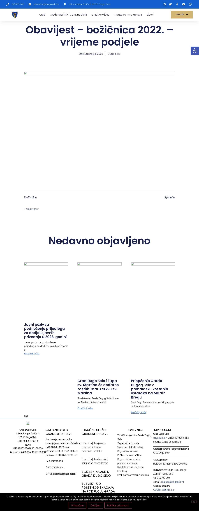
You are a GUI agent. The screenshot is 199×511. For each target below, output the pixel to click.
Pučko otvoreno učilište (129, 455)
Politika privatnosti (118, 505)
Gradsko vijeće (100, 14)
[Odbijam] (194, 501)
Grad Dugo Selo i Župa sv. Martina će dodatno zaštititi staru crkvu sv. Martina (98, 387)
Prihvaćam (77, 505)
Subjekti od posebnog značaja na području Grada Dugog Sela (98, 489)
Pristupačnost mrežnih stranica (133, 475)
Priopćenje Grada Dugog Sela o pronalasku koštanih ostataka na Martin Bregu (149, 389)
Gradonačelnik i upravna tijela (68, 14)
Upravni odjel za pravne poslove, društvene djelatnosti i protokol (93, 447)
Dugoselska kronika (127, 451)
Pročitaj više (31, 353)
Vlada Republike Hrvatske (130, 447)
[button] (164, 4)
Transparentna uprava (128, 14)
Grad (42, 14)
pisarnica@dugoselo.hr (172, 481)
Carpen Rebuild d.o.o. (164, 489)
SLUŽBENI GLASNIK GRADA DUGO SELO (96, 474)
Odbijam (95, 505)
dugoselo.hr (159, 437)
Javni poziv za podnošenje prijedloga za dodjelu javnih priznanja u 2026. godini (45, 330)
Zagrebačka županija (128, 443)
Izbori (149, 14)
